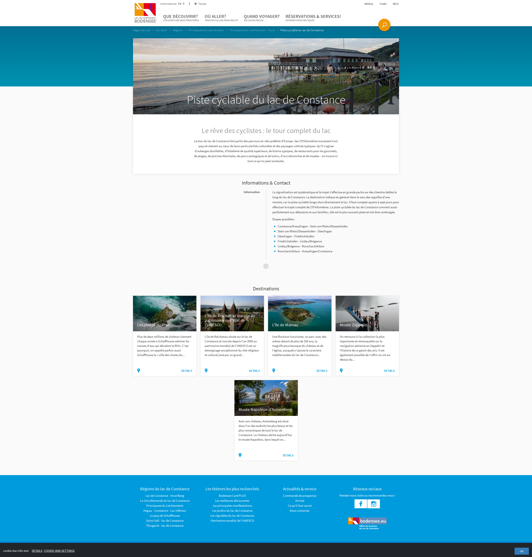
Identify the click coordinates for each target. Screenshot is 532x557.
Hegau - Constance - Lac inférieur (164, 511)
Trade (383, 4)
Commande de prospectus (299, 496)
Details (186, 371)
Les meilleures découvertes (232, 501)
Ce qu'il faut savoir (300, 506)
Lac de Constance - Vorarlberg (164, 496)
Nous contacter (300, 511)
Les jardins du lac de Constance (232, 511)
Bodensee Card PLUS (232, 496)
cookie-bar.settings (59, 551)
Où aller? (221, 17)
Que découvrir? (181, 17)
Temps (202, 4)
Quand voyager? (262, 17)
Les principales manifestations (232, 506)
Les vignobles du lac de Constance (232, 516)
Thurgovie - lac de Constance (164, 525)
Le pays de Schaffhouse (165, 516)
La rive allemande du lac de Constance (165, 501)
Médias (369, 4)
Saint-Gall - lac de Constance (164, 520)
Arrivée (299, 501)
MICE (396, 4)
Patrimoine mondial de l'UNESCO (232, 520)
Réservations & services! (313, 17)
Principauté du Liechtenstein (164, 506)
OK (521, 551)
